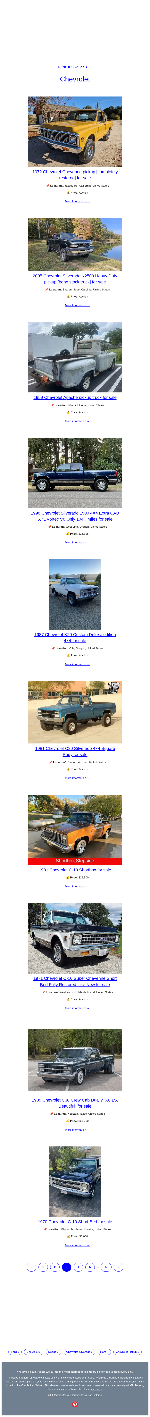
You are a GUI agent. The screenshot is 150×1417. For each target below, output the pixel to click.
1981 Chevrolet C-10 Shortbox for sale (75, 870)
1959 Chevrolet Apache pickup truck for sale (75, 397)
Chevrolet (75, 79)
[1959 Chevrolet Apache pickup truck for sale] (75, 391)
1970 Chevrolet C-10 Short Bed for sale (75, 1221)
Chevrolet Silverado (78, 1351)
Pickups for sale (75, 67)
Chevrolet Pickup (126, 1351)
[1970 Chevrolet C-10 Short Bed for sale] (75, 1215)
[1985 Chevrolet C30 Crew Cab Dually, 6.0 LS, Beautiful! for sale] (75, 1094)
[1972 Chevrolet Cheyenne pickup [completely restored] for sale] (75, 165)
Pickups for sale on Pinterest (87, 1395)
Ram (103, 1351)
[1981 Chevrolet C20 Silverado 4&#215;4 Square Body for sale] (75, 742)
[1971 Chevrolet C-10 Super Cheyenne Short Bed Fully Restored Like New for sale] (75, 972)
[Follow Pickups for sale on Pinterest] (75, 1406)
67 (106, 1267)
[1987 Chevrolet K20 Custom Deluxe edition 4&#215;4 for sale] (75, 628)
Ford (14, 1351)
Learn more (96, 1389)
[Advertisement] (75, 29)
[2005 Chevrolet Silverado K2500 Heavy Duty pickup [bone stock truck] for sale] (75, 270)
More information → (77, 201)
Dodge (52, 1351)
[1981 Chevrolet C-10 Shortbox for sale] (75, 864)
